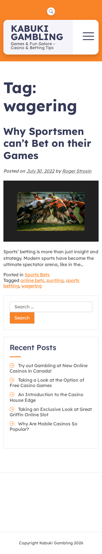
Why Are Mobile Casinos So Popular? (43, 426)
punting (54, 280)
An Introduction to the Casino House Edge (46, 397)
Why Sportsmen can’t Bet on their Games (47, 143)
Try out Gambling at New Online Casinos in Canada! (49, 368)
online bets (32, 280)
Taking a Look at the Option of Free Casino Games (47, 382)
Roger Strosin (77, 171)
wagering (31, 286)
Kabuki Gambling (37, 32)
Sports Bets (37, 274)
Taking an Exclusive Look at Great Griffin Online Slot (51, 411)
